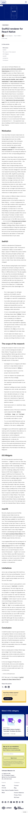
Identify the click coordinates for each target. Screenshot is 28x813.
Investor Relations (19, 792)
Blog (15, 788)
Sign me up (14, 758)
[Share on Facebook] (6, 687)
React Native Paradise (8, 790)
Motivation (5, 47)
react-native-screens (16, 81)
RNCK (3, 792)
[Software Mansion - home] (3, 2)
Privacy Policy (7, 764)
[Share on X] (3, 687)
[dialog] (24, 812)
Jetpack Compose (7, 149)
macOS (4, 56)
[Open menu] (26, 2)
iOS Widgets (6, 54)
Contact (16, 785)
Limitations (5, 58)
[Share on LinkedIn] (9, 687)
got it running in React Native (14, 534)
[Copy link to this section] (12, 131)
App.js (3, 785)
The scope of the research (9, 52)
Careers (16, 790)
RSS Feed (16, 797)
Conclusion (5, 60)
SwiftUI (4, 50)
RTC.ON (4, 788)
